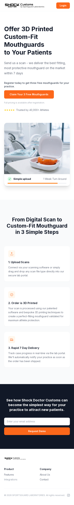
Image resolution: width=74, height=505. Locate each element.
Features (9, 474)
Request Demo (37, 431)
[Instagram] (68, 495)
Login (63, 5)
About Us (45, 474)
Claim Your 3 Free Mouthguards (29, 94)
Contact (44, 479)
